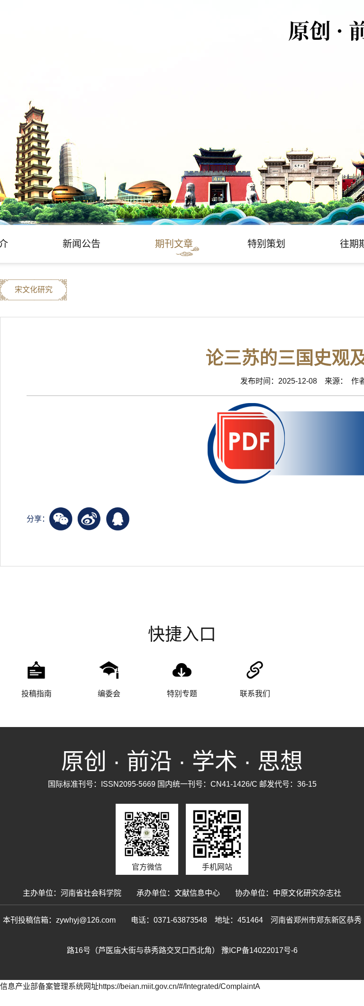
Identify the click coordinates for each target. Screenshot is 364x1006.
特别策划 (266, 244)
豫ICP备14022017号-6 (259, 950)
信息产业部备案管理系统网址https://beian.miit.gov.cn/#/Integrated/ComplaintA (130, 986)
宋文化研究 (34, 290)
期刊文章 (174, 244)
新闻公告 (81, 244)
